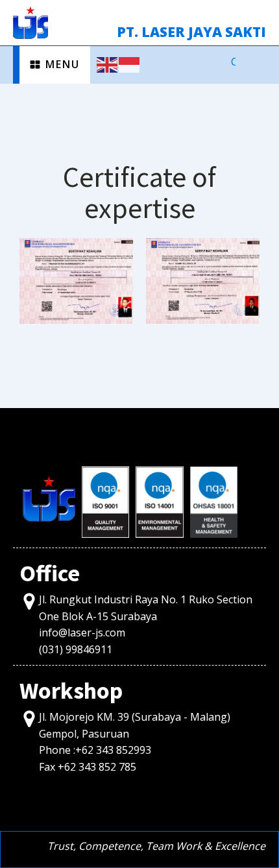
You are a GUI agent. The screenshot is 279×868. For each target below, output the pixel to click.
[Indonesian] (130, 63)
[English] (108, 63)
